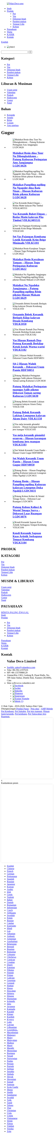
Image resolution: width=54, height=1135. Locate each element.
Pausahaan (12, 29)
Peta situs (35, 708)
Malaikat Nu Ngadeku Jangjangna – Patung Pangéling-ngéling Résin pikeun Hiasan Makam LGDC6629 (27, 291)
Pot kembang (21, 714)
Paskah (10, 95)
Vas (14, 16)
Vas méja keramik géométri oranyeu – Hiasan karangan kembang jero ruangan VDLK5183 (29, 440)
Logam (10, 123)
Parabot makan (19, 21)
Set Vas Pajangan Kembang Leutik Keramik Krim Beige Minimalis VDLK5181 (29, 239)
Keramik (11, 115)
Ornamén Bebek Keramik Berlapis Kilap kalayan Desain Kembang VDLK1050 (28, 319)
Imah (9, 8)
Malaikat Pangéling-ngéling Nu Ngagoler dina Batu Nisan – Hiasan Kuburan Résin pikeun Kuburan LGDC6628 (29, 191)
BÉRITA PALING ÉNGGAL (15, 612)
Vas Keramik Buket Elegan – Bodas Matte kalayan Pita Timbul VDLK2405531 (30, 217)
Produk (10, 11)
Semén (10, 117)
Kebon (16, 26)
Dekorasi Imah (19, 19)
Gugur (10, 100)
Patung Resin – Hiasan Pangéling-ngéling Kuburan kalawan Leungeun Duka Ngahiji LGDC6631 (29, 486)
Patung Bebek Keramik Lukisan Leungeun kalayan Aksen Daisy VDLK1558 (29, 415)
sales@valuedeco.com (21, 667)
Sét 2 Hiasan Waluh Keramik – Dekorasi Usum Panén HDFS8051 (28, 367)
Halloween (12, 97)
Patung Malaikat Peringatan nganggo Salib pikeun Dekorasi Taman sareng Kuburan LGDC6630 (30, 391)
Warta (9, 32)
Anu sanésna (13, 125)
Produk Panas (22, 708)
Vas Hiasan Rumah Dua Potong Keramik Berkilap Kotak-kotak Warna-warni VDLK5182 (29, 345)
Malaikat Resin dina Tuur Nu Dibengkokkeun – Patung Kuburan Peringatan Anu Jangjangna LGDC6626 (30, 159)
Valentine (11, 92)
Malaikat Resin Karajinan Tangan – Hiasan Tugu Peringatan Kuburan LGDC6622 (28, 264)
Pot (14, 13)
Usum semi (12, 90)
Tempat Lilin (18, 24)
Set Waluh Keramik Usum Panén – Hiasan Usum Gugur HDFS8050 (28, 461)
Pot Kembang (7, 711)
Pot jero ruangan (34, 711)
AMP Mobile (47, 708)
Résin (9, 120)
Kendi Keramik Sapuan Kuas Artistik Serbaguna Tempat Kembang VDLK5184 (27, 538)
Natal (9, 103)
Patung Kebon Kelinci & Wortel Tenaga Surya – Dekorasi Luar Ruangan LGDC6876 (27, 512)
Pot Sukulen (20, 711)
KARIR (10, 34)
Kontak (10, 37)
